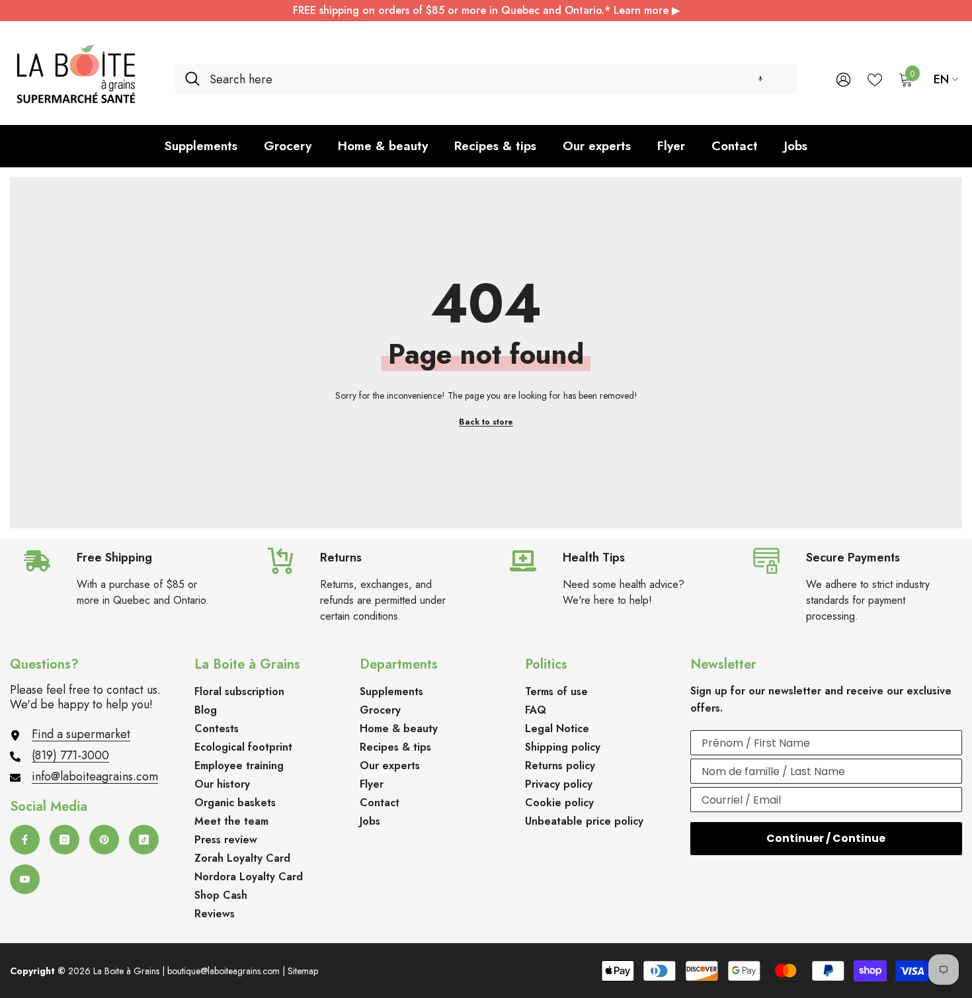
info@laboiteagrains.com (95, 776)
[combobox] (498, 79)
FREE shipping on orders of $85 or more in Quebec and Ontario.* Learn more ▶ (486, 10)
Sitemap (303, 970)
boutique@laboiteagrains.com (223, 970)
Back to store (486, 422)
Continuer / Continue (825, 838)
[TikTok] (144, 839)
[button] (760, 79)
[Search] (486, 79)
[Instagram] (64, 839)
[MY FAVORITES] (875, 78)
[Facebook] (25, 839)
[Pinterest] (104, 839)
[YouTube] (25, 879)
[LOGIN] (843, 79)
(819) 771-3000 (70, 755)
